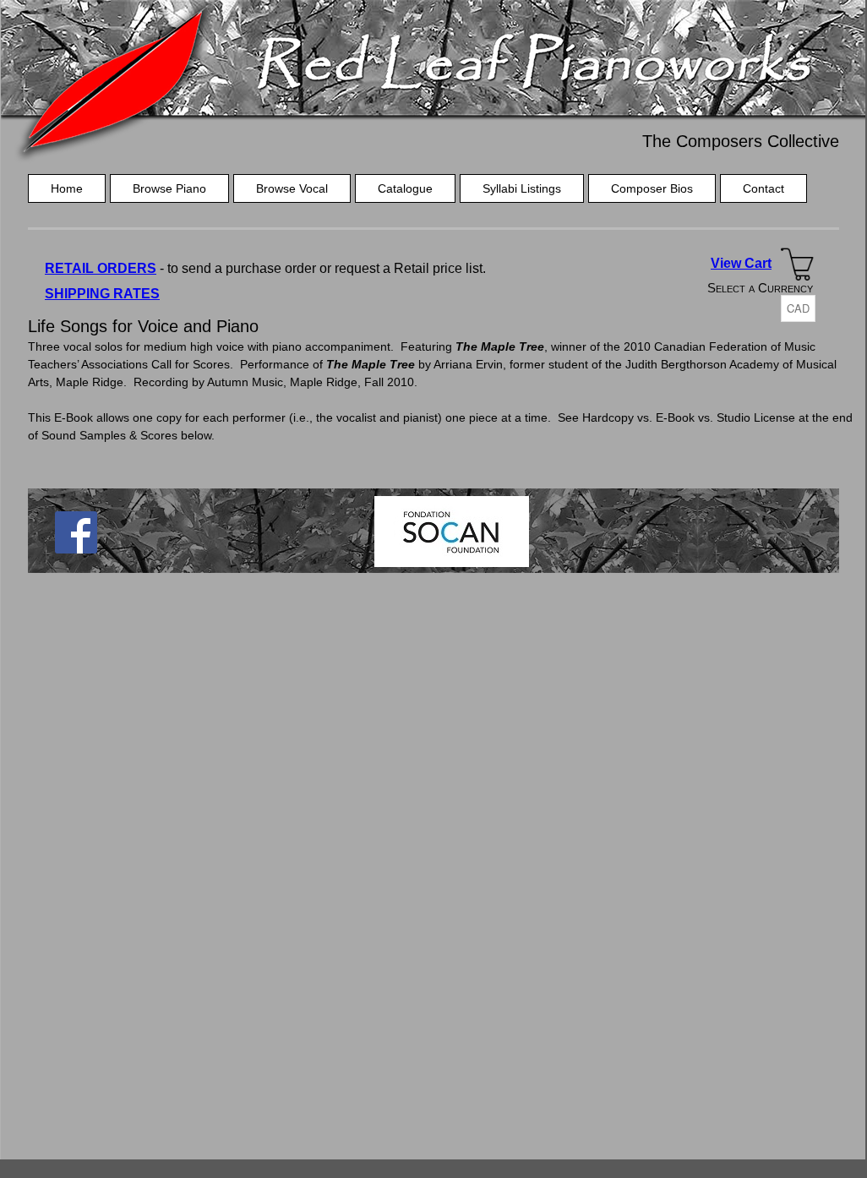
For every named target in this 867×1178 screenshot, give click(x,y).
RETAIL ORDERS (100, 268)
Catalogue (405, 188)
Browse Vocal (292, 188)
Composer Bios (652, 188)
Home (67, 188)
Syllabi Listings (522, 188)
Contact (763, 188)
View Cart (741, 263)
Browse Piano (169, 188)
